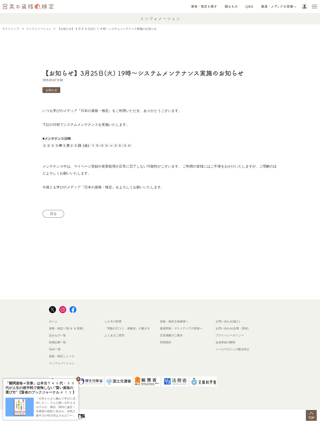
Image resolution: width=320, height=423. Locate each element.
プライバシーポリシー (230, 335)
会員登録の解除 (225, 342)
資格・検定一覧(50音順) (66, 328)
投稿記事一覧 (57, 342)
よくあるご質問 (114, 335)
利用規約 (165, 342)
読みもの (231, 6)
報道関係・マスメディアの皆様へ (181, 328)
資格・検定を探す (204, 6)
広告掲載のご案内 (171, 335)
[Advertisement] (160, 47)
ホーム (53, 321)
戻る (53, 214)
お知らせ (51, 90)
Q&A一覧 (55, 349)
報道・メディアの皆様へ (278, 6)
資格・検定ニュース (61, 356)
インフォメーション (61, 363)
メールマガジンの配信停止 (232, 349)
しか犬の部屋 (112, 321)
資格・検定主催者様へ (174, 321)
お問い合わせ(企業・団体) (232, 328)
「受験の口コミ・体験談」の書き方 (127, 328)
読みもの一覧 (57, 335)
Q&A (249, 6)
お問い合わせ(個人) (228, 321)
